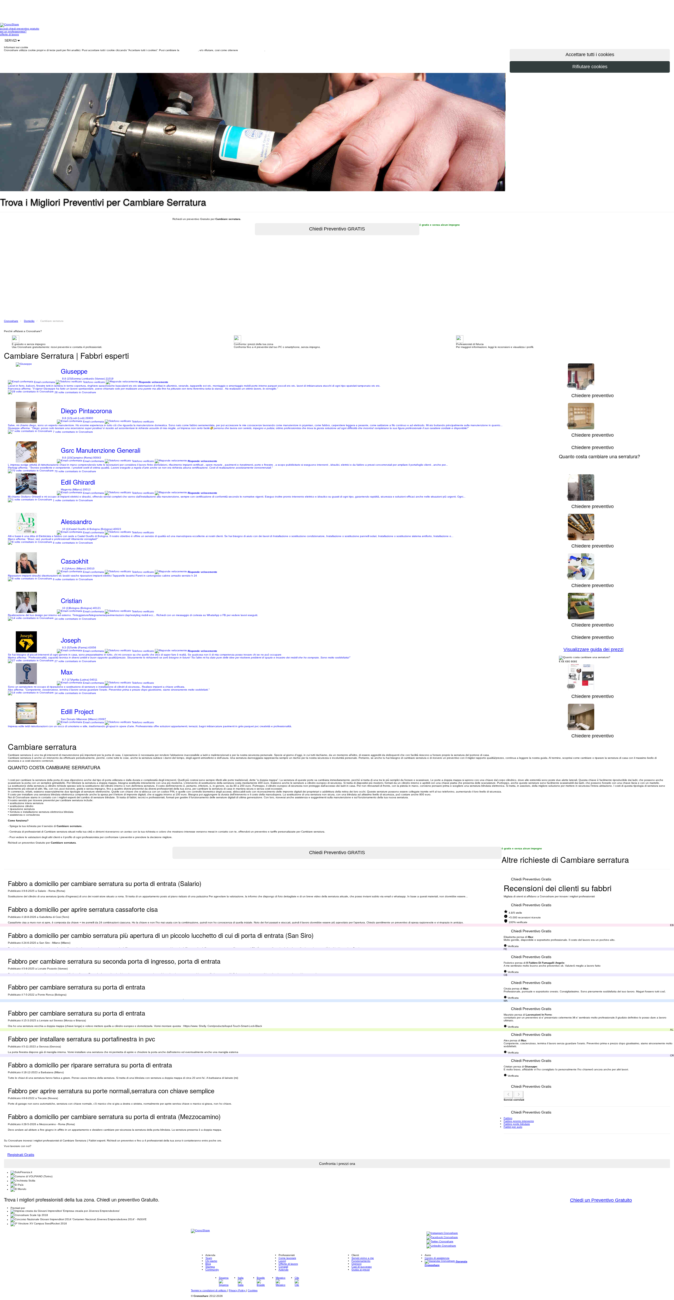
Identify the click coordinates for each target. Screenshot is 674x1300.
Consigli (283, 1266)
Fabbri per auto (513, 1126)
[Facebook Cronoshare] (442, 1237)
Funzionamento (360, 1260)
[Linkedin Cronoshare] (441, 1246)
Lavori (282, 1260)
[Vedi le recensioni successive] (518, 1094)
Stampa (210, 1266)
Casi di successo (361, 1266)
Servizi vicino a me (362, 1258)
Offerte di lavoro (288, 1263)
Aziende (284, 1269)
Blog (208, 1263)
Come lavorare (287, 1258)
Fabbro (508, 1118)
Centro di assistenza (437, 1258)
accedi (4, 28)
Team (208, 1258)
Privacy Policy (237, 1290)
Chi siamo (211, 1260)
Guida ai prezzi (360, 1269)
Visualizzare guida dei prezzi (593, 649)
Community (212, 1269)
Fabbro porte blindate (517, 1123)
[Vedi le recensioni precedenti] (508, 1094)
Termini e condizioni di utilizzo (209, 1290)
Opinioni (356, 1263)
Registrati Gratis (20, 1155)
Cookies (252, 1290)
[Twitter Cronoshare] (440, 1241)
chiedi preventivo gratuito (24, 28)
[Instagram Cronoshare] (442, 1233)
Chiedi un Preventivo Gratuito (601, 1200)
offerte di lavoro (9, 34)
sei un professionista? (13, 31)
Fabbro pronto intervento (519, 1121)
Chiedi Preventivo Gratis (531, 879)
